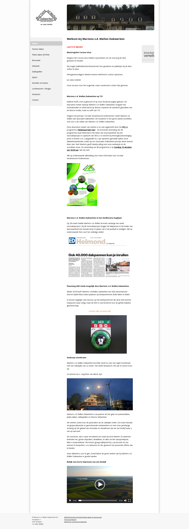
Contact (35, 100)
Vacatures (36, 94)
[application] (100, 484)
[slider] (98, 500)
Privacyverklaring (70, 520)
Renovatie (36, 60)
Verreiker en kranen (40, 83)
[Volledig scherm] (129, 500)
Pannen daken (38, 49)
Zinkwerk (35, 66)
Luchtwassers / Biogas (41, 88)
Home (34, 43)
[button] (100, 484)
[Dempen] (125, 500)
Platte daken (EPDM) (40, 54)
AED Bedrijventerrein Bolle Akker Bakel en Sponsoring (83, 517)
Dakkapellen (37, 71)
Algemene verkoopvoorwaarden (75, 522)
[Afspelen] (70, 500)
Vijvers (34, 77)
